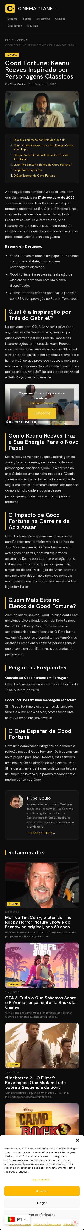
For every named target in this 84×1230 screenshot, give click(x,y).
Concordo (42, 413)
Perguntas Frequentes (28, 170)
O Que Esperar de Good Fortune (34, 175)
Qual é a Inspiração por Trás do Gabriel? (39, 140)
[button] (77, 1140)
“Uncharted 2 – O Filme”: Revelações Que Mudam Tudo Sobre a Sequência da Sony (35, 1082)
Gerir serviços (41, 1179)
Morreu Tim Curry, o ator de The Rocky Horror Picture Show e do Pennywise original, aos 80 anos (38, 922)
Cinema (13, 19)
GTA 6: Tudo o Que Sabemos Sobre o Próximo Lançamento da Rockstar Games (41, 1002)
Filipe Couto (17, 84)
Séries (27, 19)
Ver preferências (42, 1215)
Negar (42, 1203)
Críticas (60, 19)
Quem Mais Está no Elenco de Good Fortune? (43, 164)
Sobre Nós (69, 1224)
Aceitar (42, 1191)
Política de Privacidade (47, 1224)
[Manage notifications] (75, 1222)
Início (9, 40)
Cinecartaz (15, 26)
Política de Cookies (42, 403)
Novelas (32, 26)
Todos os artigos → (41, 832)
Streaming (43, 19)
